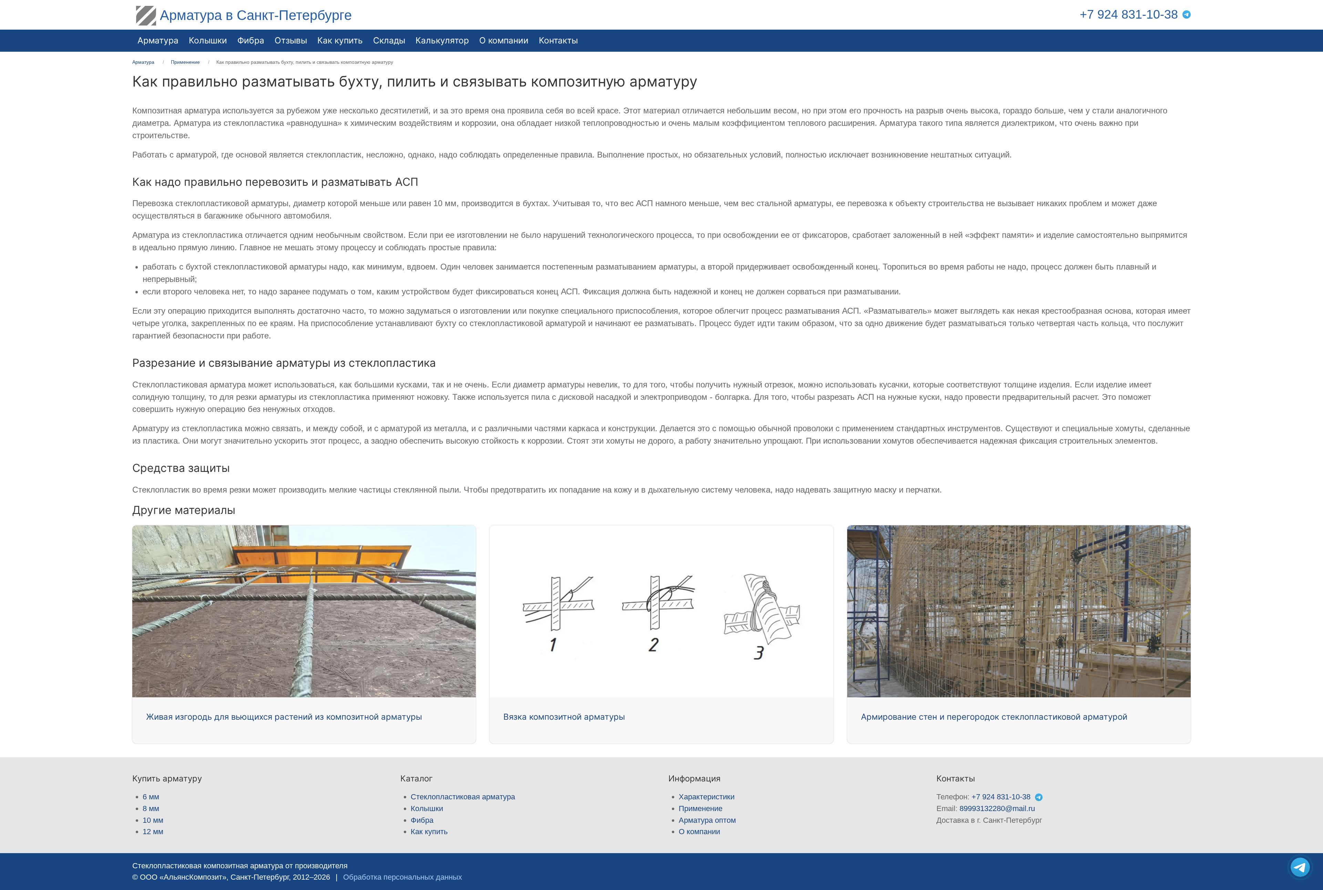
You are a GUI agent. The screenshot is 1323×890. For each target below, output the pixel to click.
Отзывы (291, 40)
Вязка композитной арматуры (564, 717)
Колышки (427, 808)
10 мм (153, 820)
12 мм (153, 831)
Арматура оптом (707, 820)
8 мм (151, 808)
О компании (504, 40)
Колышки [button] (208, 40)
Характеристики (707, 796)
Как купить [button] (340, 40)
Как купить (429, 831)
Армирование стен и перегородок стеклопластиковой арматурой (994, 717)
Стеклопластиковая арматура (463, 796)
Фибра (250, 40)
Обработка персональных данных (402, 877)
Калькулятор (442, 40)
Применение (700, 808)
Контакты (558, 40)
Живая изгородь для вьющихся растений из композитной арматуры (284, 717)
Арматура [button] (157, 40)
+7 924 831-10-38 (1129, 14)
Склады (389, 40)
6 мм (151, 796)
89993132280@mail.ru (997, 808)
